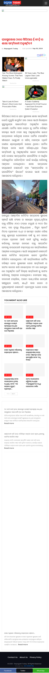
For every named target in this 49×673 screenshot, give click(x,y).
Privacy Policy (35, 657)
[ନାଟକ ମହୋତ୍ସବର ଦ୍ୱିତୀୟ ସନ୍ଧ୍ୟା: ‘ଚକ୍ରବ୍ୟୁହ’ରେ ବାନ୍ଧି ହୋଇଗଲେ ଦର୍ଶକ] (35, 369)
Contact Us (12, 657)
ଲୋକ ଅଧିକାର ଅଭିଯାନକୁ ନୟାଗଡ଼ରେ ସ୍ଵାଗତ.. (19, 633)
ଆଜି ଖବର (8, 317)
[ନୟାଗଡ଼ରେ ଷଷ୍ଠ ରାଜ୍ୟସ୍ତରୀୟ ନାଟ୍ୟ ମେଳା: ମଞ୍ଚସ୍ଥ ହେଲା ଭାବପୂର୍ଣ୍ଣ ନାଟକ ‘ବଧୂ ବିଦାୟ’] (35, 340)
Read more (9, 423)
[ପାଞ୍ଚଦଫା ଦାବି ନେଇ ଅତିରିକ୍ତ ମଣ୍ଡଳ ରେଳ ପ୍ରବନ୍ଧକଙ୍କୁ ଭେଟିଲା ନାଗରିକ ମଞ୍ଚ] (35, 311)
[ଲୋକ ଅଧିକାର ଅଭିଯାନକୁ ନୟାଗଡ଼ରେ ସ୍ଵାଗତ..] (13, 340)
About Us (24, 657)
